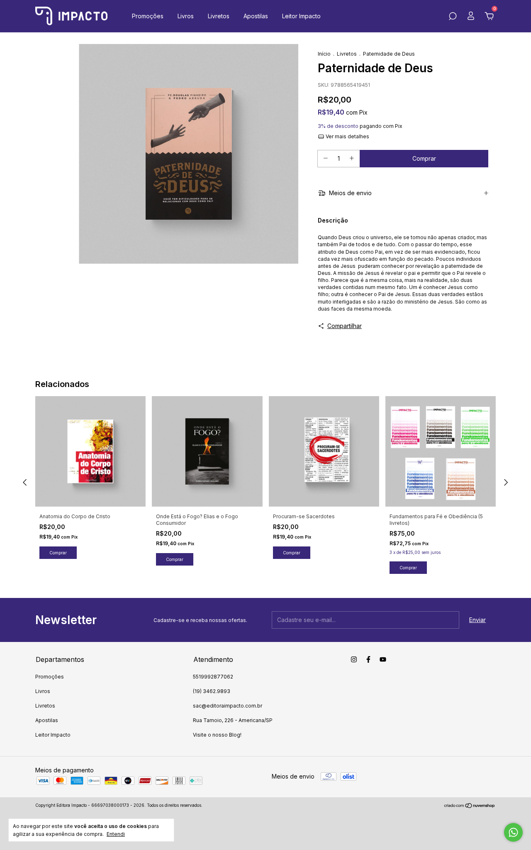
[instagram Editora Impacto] (354, 659)
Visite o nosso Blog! (217, 735)
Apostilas (256, 16)
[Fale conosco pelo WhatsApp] (513, 832)
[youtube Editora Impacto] (383, 659)
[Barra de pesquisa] (452, 17)
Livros (186, 16)
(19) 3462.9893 (211, 691)
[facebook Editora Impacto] (368, 659)
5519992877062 (213, 677)
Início (324, 54)
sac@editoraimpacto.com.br (227, 706)
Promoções (147, 16)
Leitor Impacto (301, 16)
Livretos (218, 16)
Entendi (116, 834)
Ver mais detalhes (346, 136)
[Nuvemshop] (470, 806)
